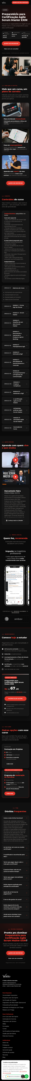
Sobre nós (5, 1042)
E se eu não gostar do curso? (13, 899)
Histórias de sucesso (8, 1052)
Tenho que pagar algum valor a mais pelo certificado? (13, 863)
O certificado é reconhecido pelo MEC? (14, 855)
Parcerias (5, 1055)
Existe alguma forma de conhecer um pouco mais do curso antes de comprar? (13, 907)
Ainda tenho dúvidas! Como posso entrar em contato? (12, 915)
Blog (4, 1057)
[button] (15, 460)
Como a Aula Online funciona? (13, 818)
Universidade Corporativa (10, 995)
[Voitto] (4, 3)
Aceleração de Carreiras (9, 1019)
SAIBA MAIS (10, 764)
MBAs (4, 1024)
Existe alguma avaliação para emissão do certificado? (13, 885)
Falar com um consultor (11, 49)
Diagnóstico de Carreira (9, 1021)
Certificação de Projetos (9, 1000)
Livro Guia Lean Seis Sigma (10, 1016)
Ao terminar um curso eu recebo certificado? (14, 848)
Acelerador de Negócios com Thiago (13, 1007)
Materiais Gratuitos (8, 1036)
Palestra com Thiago (8, 1010)
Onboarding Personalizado (10, 1005)
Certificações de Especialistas (11, 1031)
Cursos (4, 1028)
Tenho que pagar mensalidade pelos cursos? (13, 878)
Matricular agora (15, 698)
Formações (6, 1026)
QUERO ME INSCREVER (11, 43)
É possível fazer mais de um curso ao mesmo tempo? (12, 870)
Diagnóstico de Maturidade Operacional (14, 1002)
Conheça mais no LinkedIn (15, 520)
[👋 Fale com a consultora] (26, 1076)
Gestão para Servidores (9, 1033)
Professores (6, 1045)
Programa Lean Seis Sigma (10, 997)
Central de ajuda (7, 1050)
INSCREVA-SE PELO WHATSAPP (20, 2)
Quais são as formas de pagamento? (11, 893)
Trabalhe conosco (8, 1047)
